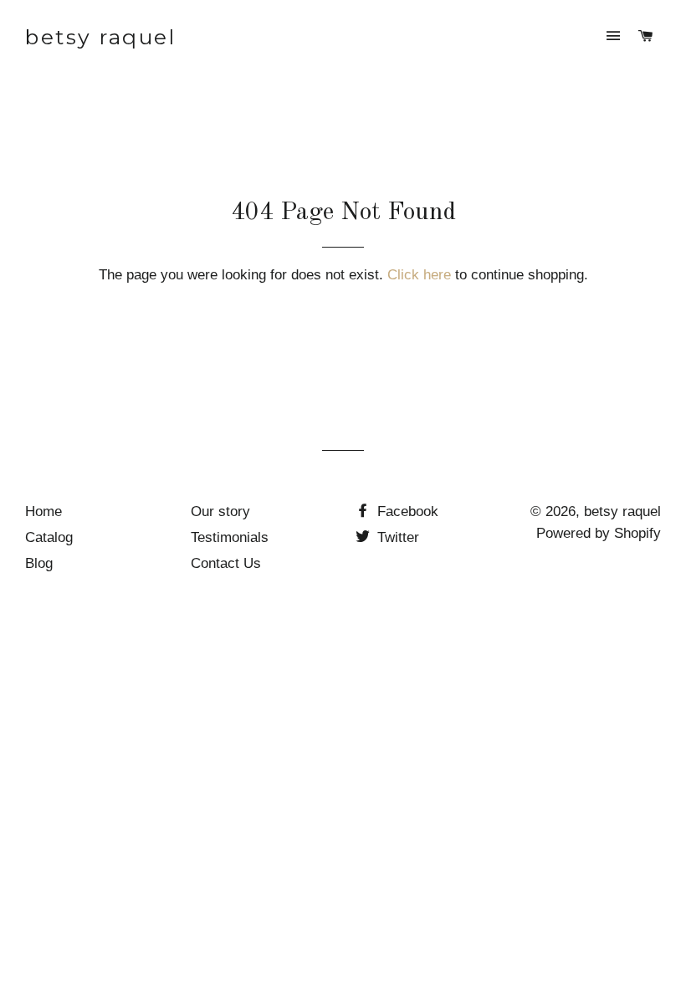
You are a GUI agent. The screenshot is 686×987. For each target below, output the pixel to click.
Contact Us (226, 563)
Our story (220, 511)
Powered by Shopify (598, 533)
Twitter (396, 537)
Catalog (49, 537)
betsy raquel (100, 36)
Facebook (405, 511)
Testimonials (230, 537)
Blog (39, 563)
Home (43, 511)
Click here (419, 275)
